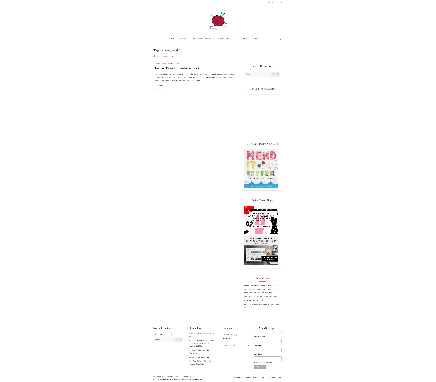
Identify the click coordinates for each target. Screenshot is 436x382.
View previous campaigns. (263, 362)
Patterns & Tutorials (202, 39)
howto (170, 64)
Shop (255, 39)
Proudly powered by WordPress (166, 379)
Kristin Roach (161, 90)
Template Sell (199, 379)
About (244, 39)
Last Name (258, 354)
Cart (280, 378)
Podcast (183, 39)
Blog (262, 378)
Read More (159, 85)
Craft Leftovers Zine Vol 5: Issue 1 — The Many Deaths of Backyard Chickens (202, 343)
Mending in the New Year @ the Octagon (260, 285)
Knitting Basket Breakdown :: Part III (179, 68)
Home (172, 39)
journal (176, 64)
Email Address (260, 336)
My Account (271, 378)
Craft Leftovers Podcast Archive (245, 378)
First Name (258, 345)
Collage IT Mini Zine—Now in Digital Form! (260, 296)
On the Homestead (226, 39)
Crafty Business (161, 64)
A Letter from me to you (254, 300)
